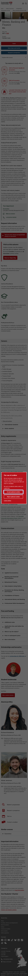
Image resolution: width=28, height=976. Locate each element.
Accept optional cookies (13, 492)
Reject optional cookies (13, 496)
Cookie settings (7, 500)
